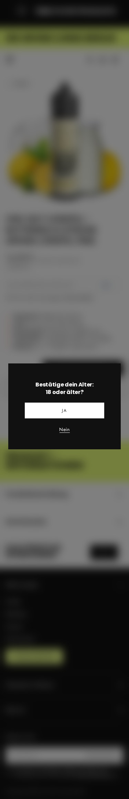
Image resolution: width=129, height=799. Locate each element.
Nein (64, 430)
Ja (64, 410)
